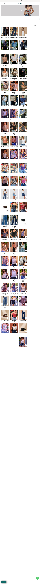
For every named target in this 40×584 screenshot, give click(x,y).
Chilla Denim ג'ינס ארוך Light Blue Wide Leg (5, 226)
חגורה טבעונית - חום (5, 212)
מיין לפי (26, 25)
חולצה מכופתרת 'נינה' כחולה (23, 119)
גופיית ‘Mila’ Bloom (14, 266)
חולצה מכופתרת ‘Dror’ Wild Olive (5, 253)
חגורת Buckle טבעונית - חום (5, 320)
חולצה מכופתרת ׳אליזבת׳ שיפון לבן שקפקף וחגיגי (5, 78)
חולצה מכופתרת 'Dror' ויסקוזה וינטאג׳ (23, 65)
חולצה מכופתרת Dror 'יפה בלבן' (14, 334)
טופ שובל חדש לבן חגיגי (14, 173)
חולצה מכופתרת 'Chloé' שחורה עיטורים (14, 133)
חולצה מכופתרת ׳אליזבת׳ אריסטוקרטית (14, 92)
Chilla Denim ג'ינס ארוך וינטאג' (5, 199)
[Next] (38, 19)
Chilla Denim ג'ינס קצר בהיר (14, 199)
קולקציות (34, 25)
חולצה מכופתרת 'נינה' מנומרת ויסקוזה (5, 92)
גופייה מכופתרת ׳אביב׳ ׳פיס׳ (14, 160)
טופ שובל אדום (14, 320)
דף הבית (38, 25)
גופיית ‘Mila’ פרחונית (5, 266)
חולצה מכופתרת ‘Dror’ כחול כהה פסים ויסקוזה (23, 78)
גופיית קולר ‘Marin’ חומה (5, 293)
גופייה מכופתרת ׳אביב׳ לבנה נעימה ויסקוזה (23, 146)
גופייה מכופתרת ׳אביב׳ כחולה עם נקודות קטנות (23, 160)
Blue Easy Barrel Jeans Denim (23, 321)
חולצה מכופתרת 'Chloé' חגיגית (5, 119)
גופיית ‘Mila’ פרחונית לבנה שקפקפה (14, 280)
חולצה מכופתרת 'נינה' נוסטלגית (14, 106)
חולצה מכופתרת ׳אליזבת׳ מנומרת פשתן (23, 92)
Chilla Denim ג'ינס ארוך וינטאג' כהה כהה (5, 37)
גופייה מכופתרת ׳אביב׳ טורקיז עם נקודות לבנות (23, 239)
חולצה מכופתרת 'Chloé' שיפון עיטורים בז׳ (5, 133)
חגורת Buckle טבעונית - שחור (23, 334)
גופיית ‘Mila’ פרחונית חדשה (5, 334)
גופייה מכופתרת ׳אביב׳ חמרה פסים (14, 146)
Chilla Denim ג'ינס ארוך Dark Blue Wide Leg (14, 226)
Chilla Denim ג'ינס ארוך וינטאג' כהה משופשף (14, 37)
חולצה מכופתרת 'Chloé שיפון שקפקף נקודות (14, 119)
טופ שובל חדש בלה (5, 173)
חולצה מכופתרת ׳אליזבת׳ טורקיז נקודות (5, 239)
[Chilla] (20, 3)
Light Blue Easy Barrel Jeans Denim (5, 307)
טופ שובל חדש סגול (23, 173)
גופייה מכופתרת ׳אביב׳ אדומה (5, 146)
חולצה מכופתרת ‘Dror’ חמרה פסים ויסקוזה (5, 65)
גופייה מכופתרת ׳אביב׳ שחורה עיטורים (14, 239)
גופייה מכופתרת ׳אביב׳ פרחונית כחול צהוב (5, 160)
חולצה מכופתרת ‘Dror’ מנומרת (14, 78)
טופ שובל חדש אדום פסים (23, 212)
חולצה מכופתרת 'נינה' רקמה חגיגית (5, 106)
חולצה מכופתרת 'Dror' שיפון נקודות (5, 51)
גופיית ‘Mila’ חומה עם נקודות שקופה (23, 280)
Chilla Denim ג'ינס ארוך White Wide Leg (23, 37)
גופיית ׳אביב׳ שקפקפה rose (5, 279)
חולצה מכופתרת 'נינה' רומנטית (23, 105)
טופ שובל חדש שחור (14, 212)
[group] (20, 1)
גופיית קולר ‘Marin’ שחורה (14, 293)
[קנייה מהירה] (26, 35)
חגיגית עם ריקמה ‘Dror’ (14, 64)
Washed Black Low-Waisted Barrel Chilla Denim (14, 253)
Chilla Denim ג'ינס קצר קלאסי (23, 199)
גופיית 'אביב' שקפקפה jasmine (23, 293)
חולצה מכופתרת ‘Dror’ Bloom (23, 266)
